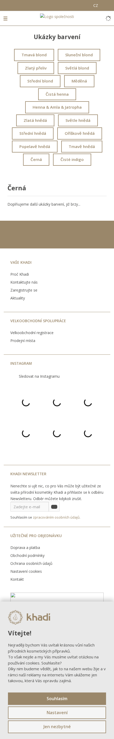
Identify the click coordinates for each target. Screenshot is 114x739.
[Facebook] (5, 4)
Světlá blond (77, 68)
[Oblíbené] (87, 4)
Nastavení (57, 712)
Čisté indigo (72, 159)
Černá (36, 159)
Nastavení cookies (26, 571)
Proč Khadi (19, 274)
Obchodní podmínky (27, 555)
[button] (95, 5)
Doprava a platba (25, 547)
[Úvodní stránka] (57, 16)
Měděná (79, 81)
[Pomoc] (75, 4)
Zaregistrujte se (23, 290)
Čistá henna (57, 94)
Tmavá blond (34, 54)
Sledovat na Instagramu (39, 376)
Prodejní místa (22, 340)
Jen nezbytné (57, 726)
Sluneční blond (79, 54)
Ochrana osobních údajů (31, 563)
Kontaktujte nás (24, 282)
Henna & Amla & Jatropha (57, 107)
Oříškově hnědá (80, 133)
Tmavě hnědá (82, 146)
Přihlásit (54, 507)
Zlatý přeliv (36, 68)
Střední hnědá (32, 133)
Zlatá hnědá (35, 120)
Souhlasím (57, 698)
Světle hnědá (77, 120)
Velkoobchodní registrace (32, 332)
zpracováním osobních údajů (56, 517)
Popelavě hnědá (34, 146)
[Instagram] (11, 5)
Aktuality (17, 298)
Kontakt (17, 579)
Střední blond (40, 81)
